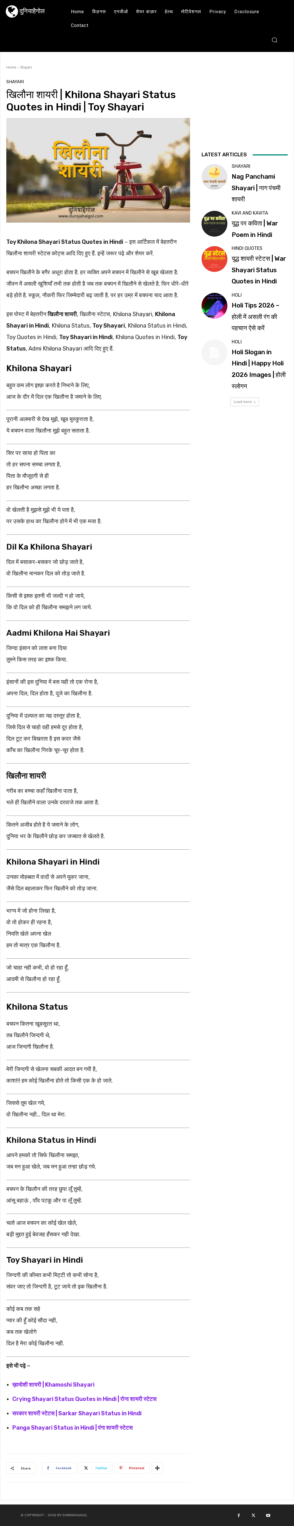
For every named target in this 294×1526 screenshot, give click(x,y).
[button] (275, 40)
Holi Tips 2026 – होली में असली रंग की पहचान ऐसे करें (255, 316)
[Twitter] (253, 1515)
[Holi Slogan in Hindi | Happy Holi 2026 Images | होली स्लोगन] (214, 352)
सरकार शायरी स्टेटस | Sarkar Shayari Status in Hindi (77, 1413)
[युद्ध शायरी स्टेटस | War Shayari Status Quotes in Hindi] (214, 259)
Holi (237, 295)
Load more (243, 401)
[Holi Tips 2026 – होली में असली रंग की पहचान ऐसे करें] (214, 306)
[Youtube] (268, 1515)
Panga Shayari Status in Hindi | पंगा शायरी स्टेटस (72, 1427)
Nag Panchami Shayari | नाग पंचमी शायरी (256, 188)
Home (11, 67)
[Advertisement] (245, 114)
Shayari (26, 67)
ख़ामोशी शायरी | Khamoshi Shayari (53, 1384)
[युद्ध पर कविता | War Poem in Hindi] (214, 224)
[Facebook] (238, 1515)
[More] (157, 1468)
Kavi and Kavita (250, 213)
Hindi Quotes (247, 248)
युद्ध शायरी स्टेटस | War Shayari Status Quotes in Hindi (259, 270)
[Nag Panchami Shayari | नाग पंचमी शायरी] (214, 177)
